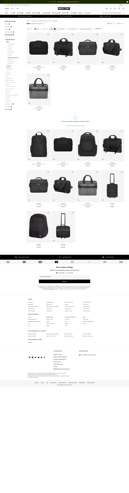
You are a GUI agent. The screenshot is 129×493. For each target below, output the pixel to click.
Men (13, 8)
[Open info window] (127, 2)
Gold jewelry (49, 310)
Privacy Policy (42, 287)
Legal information (73, 382)
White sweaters (86, 302)
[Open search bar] (103, 13)
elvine (66, 321)
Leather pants (68, 308)
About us (37, 382)
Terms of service (62, 382)
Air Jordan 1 (30, 302)
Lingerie (66, 304)
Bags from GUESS (32, 334)
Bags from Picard (32, 336)
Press (42, 382)
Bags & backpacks (43, 20)
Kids (17, 8)
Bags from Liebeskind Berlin (52, 334)
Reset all (99, 28)
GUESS (66, 323)
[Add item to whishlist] (48, 34)
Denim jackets (31, 308)
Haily (29, 325)
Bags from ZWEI (86, 334)
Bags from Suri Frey (50, 336)
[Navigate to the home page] (36, 351)
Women (7, 8)
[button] (111, 23)
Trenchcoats (86, 304)
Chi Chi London (49, 319)
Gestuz (84, 323)
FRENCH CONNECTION (88, 321)
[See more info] (38, 71)
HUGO (84, 317)
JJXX (66, 325)
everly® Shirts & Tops (69, 306)
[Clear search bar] (123, 12)
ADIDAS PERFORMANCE (70, 317)
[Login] (111, 8)
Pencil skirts (49, 308)
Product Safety (90, 382)
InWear (48, 325)
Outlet (8, 4)
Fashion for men (68, 310)
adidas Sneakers (50, 302)
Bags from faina (68, 334)
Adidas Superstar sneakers (52, 306)
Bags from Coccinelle (87, 336)
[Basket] (123, 8)
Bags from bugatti (69, 336)
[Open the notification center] (115, 8)
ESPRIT (48, 321)
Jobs (47, 382)
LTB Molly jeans (86, 306)
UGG (29, 323)
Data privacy (53, 382)
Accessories (34, 20)
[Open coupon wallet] (107, 8)
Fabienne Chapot (50, 323)
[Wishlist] (119, 8)
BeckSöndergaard (32, 319)
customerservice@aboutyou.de (50, 289)
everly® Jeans (86, 308)
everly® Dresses (31, 310)
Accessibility (82, 382)
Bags (50, 20)
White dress (49, 304)
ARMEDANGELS (50, 317)
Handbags (30, 304)
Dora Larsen (86, 319)
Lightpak (55, 20)
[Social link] (29, 357)
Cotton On (67, 319)
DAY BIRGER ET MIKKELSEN (34, 321)
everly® (29, 317)
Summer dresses (86, 310)
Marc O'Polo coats (69, 302)
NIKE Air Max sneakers (33, 306)
